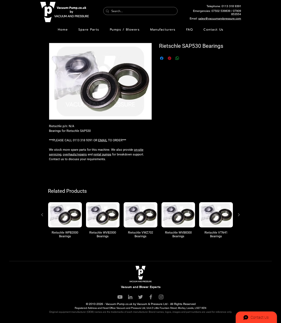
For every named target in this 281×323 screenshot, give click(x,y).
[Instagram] (161, 297)
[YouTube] (120, 297)
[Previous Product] (42, 214)
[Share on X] (185, 58)
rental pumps (102, 154)
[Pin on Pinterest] (169, 58)
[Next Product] (238, 214)
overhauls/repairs (75, 154)
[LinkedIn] (130, 297)
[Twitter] (140, 297)
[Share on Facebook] (161, 58)
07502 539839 (220, 11)
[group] (140, 220)
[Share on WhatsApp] (177, 58)
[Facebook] (151, 297)
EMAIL (102, 140)
